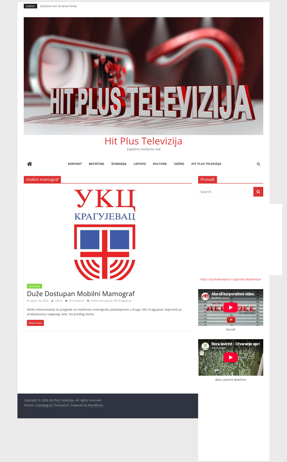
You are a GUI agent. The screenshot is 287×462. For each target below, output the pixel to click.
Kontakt (75, 164)
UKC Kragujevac (122, 300)
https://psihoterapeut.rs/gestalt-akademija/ (230, 279)
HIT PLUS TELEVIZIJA (206, 164)
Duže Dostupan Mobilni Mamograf (81, 293)
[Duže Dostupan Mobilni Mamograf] (108, 189)
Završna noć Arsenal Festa (58, 6)
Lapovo (140, 164)
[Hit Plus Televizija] (29, 164)
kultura (160, 164)
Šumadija (118, 164)
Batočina (96, 164)
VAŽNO (179, 164)
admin (59, 300)
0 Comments (76, 300)
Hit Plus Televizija (143, 140)
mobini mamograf (101, 300)
